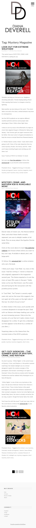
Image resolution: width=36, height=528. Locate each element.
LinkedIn (6, 516)
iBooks (5, 497)
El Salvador (26, 168)
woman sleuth (23, 173)
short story (26, 342)
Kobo (5, 492)
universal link (5, 163)
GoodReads (6, 514)
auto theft (26, 339)
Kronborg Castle (12, 453)
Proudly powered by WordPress (18, 524)
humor (15, 170)
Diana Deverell (18, 51)
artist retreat (21, 448)
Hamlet (21, 450)
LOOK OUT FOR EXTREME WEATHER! (15, 48)
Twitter (5, 512)
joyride (4, 342)
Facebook (6, 511)
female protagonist (7, 170)
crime (31, 339)
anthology (20, 168)
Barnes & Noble (7, 495)
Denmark (4, 450)
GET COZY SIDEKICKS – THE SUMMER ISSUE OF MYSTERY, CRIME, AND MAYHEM (17, 353)
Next (21, 472)
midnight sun (12, 455)
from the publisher (15, 160)
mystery (8, 342)
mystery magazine (23, 170)
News (9, 168)
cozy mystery (29, 448)
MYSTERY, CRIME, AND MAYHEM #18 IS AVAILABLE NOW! (16, 184)
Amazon (6, 494)
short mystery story (13, 173)
